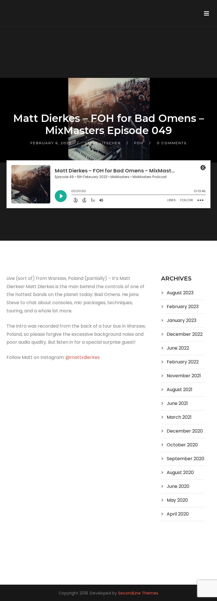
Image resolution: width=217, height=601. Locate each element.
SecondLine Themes (138, 593)
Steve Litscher (103, 143)
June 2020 (178, 486)
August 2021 (179, 389)
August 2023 (180, 292)
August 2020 (180, 472)
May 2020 (177, 500)
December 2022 (185, 334)
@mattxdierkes (83, 357)
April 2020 (178, 514)
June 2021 (177, 403)
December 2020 (185, 431)
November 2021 (184, 375)
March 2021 (179, 417)
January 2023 (181, 320)
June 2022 (178, 348)
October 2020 (182, 445)
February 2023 (183, 306)
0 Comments (171, 143)
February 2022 (183, 362)
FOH (139, 143)
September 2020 (185, 458)
